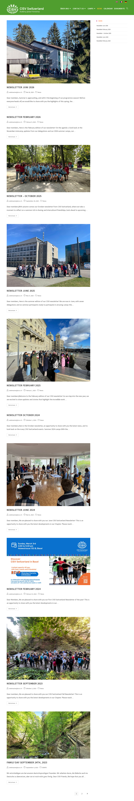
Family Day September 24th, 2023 (27, 762)
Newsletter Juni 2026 (20, 87)
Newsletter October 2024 (23, 415)
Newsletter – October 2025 (24, 196)
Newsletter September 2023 (25, 683)
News (39, 92)
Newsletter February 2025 (24, 385)
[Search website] (127, 8)
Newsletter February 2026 (24, 117)
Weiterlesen (13, 107)
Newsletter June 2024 (21, 510)
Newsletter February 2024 (24, 589)
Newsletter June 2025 (21, 290)
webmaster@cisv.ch (15, 92)
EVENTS (44, 767)
